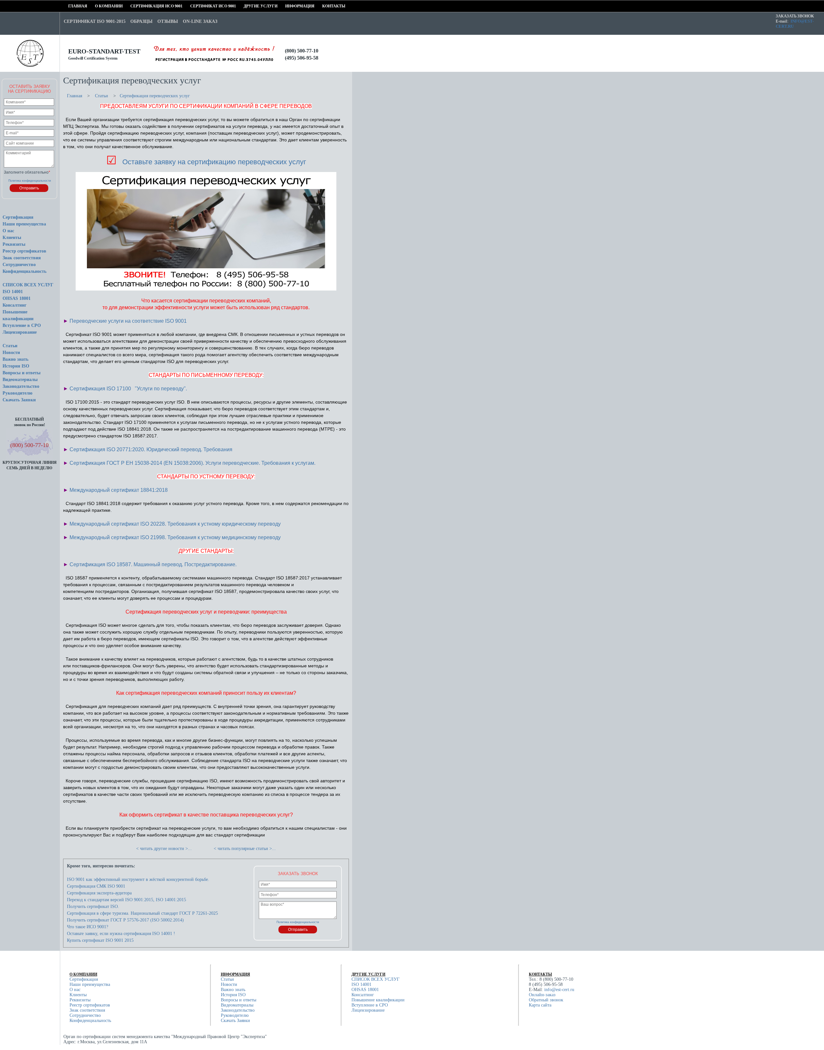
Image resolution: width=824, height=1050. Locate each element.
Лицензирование (20, 332)
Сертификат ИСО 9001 (192, 6)
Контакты (324, 6)
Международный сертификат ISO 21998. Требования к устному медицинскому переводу (175, 537)
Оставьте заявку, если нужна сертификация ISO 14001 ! (121, 933)
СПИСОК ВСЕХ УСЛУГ (28, 284)
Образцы (141, 21)
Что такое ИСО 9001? (87, 926)
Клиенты (12, 237)
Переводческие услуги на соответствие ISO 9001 (128, 321)
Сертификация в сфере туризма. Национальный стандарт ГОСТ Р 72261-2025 (142, 913)
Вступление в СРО (22, 325)
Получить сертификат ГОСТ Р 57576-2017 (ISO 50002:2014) (125, 920)
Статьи (10, 345)
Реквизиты (14, 244)
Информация (287, 6)
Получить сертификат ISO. (93, 906)
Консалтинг (14, 305)
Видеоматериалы (20, 379)
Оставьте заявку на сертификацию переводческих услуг (214, 162)
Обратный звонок (546, 999)
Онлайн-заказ (542, 994)
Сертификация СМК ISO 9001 (96, 886)
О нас (8, 230)
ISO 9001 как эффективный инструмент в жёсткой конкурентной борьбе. (138, 879)
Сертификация (18, 217)
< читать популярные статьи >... (245, 848)
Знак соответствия (22, 257)
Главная (70, 6)
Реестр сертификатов (24, 251)
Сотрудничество (19, 264)
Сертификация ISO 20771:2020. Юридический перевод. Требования (151, 449)
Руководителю (18, 393)
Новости (11, 352)
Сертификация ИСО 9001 (132, 6)
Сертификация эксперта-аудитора (99, 893)
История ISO (16, 366)
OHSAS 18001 (17, 298)
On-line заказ (200, 21)
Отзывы (167, 21)
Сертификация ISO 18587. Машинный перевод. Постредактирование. (153, 564)
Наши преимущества (24, 224)
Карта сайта (540, 1005)
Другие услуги (246, 6)
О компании (97, 6)
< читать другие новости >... (164, 848)
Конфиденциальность (24, 271)
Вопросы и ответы (22, 372)
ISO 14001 (13, 291)
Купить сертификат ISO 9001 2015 (100, 940)
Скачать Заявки (19, 399)
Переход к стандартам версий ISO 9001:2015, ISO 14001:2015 (126, 899)
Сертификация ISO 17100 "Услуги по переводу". (128, 388)
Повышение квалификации (378, 999)
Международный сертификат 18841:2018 (119, 490)
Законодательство (21, 386)
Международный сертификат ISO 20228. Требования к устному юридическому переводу (175, 524)
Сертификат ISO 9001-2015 (95, 21)
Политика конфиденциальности (29, 180)
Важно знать (15, 359)
